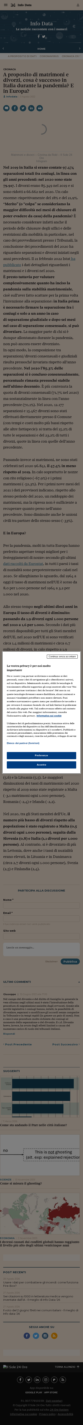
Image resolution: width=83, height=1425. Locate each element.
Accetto (41, 764)
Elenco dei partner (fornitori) (23, 743)
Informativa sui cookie (49, 715)
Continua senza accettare (62, 656)
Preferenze (41, 755)
